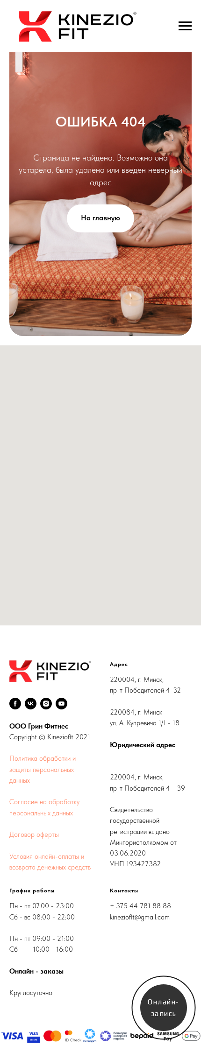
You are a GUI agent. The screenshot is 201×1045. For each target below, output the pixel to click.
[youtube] (61, 703)
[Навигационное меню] (185, 26)
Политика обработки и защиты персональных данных (42, 769)
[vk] (30, 703)
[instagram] (46, 703)
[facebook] (15, 703)
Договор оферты (34, 834)
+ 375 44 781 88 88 (140, 906)
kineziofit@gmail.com (140, 917)
